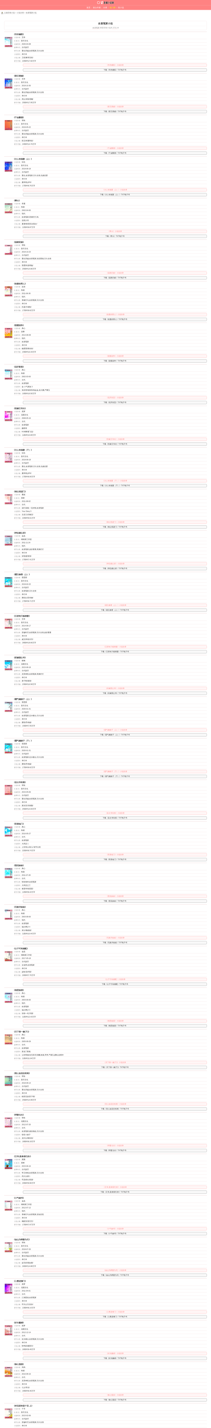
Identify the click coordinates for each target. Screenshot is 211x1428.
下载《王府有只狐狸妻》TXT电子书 (115, 652)
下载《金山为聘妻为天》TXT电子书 (115, 1275)
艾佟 (23, 37)
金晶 (23, 536)
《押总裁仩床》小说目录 (115, 564)
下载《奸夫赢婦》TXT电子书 (115, 1358)
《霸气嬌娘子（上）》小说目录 (115, 730)
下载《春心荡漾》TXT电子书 (115, 1400)
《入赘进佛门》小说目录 (115, 1312)
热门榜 (113, 7)
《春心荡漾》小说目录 (115, 1395)
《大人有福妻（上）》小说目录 (115, 190)
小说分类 (20, 13)
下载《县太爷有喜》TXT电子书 (115, 818)
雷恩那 (24, 577)
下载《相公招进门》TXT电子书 (115, 527)
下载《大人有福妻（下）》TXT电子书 (115, 485)
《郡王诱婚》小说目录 (115, 107)
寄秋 (23, 120)
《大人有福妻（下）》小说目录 (115, 481)
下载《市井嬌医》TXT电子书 (115, 70)
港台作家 (97, 7)
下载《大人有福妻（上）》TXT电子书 (115, 195)
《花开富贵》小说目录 (115, 398)
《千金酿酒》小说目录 (115, 148)
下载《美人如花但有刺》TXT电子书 (115, 1109)
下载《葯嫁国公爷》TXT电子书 (115, 693)
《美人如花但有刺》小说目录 (114, 1104)
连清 (23, 287)
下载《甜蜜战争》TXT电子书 (115, 361)
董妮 (23, 495)
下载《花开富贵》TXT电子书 (115, 402)
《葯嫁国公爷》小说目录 (115, 688)
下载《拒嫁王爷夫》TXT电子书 (115, 444)
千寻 (23, 1409)
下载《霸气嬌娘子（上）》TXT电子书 (115, 735)
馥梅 (23, 661)
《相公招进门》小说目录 (115, 522)
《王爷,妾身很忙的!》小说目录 (115, 1187)
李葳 (23, 204)
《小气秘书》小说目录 (115, 1229)
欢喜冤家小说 (31, 13)
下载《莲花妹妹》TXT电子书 (115, 901)
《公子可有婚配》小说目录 (114, 979)
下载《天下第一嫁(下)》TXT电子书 (115, 1067)
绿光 (23, 162)
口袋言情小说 (9, 13)
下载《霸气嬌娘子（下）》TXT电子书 (115, 776)
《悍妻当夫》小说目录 (115, 1145)
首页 (88, 7)
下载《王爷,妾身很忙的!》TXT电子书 (114, 1192)
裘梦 (23, 411)
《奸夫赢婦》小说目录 (115, 1353)
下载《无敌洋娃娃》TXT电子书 (115, 942)
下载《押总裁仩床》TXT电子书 (115, 568)
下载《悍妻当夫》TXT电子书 (115, 1150)
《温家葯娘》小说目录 (115, 273)
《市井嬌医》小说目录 (115, 65)
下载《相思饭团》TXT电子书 (115, 1026)
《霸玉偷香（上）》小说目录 (114, 605)
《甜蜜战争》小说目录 (115, 356)
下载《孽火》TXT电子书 (115, 236)
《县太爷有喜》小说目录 (115, 813)
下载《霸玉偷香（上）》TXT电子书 (115, 610)
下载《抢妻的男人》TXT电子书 (115, 319)
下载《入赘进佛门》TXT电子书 (115, 1317)
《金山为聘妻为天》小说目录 (114, 1270)
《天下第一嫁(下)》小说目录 (115, 1062)
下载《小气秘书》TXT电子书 (115, 1233)
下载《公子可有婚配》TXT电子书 (115, 984)
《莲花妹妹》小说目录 (115, 896)
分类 (105, 7)
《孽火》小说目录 (115, 231)
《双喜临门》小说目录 (115, 855)
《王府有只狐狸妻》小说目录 (114, 647)
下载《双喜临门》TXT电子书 (115, 859)
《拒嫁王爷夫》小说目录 (115, 439)
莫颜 (23, 1159)
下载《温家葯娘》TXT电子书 (115, 278)
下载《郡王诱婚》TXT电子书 (115, 111)
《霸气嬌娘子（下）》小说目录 (115, 771)
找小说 (121, 7)
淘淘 (23, 1367)
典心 (23, 328)
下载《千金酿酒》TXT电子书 (115, 153)
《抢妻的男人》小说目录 (115, 314)
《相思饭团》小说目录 (115, 1021)
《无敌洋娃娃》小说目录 (115, 938)
